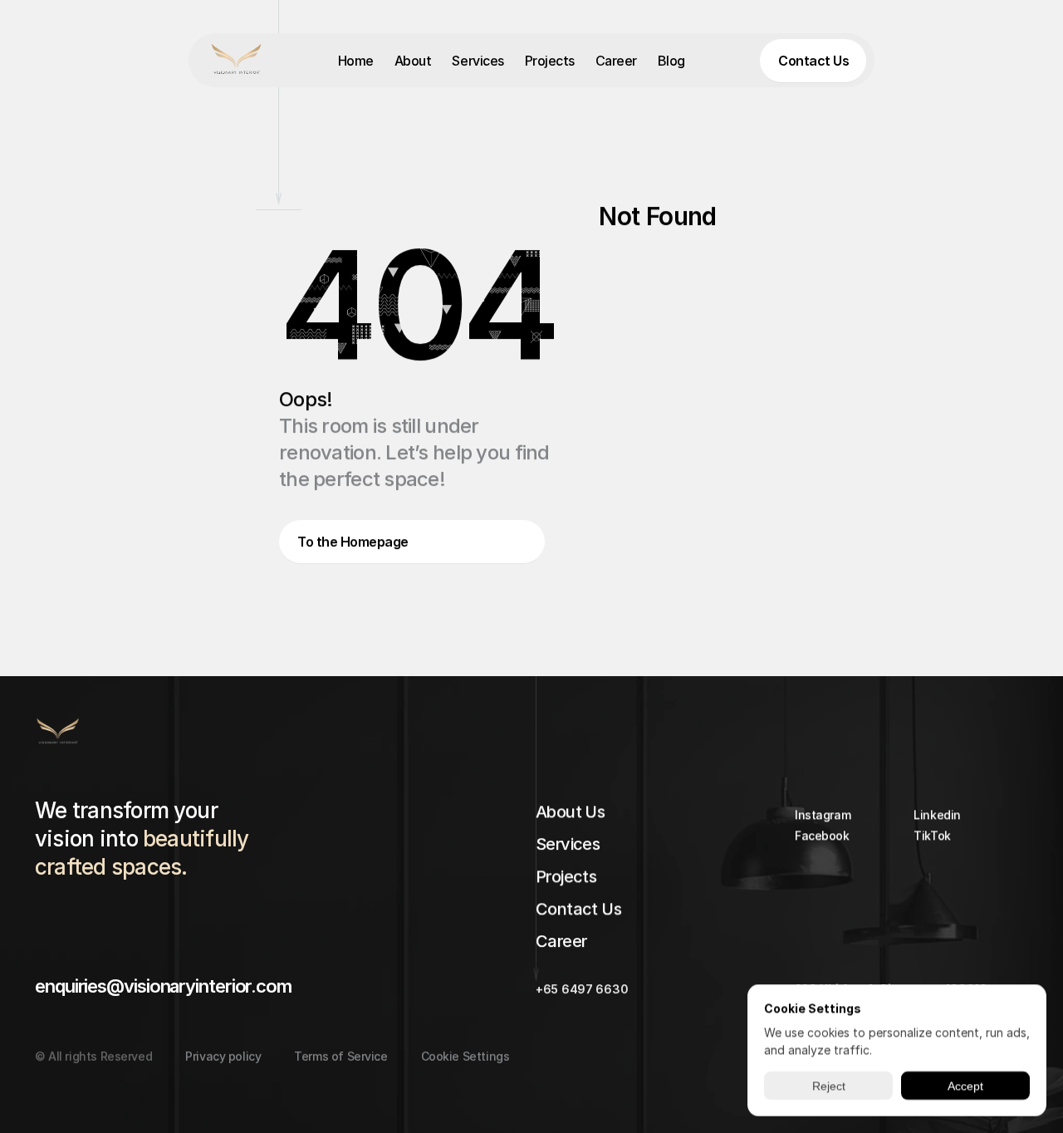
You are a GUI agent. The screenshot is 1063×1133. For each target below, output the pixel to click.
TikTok (932, 835)
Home (356, 60)
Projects (550, 60)
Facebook (822, 835)
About (413, 60)
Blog (671, 60)
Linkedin (937, 814)
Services (477, 60)
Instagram (822, 814)
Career (616, 60)
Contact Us (578, 909)
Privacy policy (223, 1056)
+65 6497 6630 (582, 989)
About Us (570, 812)
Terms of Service (340, 1056)
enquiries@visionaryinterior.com (163, 986)
